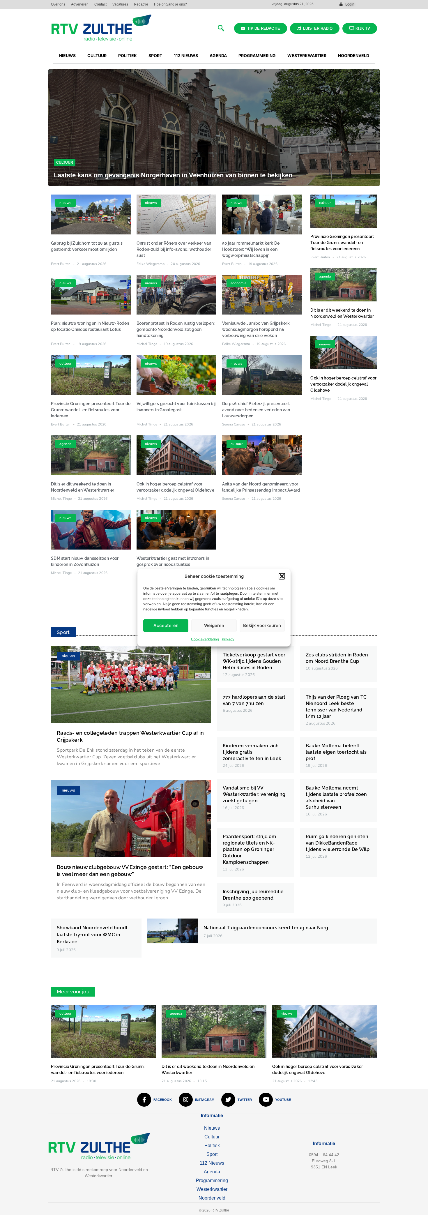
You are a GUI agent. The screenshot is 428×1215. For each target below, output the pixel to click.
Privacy (228, 639)
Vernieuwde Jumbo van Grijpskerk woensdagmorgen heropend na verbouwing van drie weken (256, 329)
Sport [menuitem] (155, 55)
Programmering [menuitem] (257, 55)
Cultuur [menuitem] (97, 55)
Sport (211, 1154)
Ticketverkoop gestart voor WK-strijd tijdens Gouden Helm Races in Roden (254, 661)
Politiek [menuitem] (127, 55)
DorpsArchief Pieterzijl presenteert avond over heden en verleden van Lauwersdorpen (256, 409)
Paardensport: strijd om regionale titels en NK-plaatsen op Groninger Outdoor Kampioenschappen (249, 849)
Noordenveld (212, 1197)
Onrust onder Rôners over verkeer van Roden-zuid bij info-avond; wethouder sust (174, 249)
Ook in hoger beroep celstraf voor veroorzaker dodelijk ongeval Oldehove (343, 384)
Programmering (212, 1180)
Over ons (58, 4)
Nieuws (212, 1128)
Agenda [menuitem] (218, 55)
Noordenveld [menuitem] (353, 55)
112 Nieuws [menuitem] (186, 55)
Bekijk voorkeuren (262, 625)
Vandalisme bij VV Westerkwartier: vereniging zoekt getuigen (254, 794)
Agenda (212, 1171)
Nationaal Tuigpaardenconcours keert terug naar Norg (266, 927)
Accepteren (165, 625)
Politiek (212, 1145)
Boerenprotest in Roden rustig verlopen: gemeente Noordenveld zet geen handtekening (176, 329)
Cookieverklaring (205, 639)
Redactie (141, 4)
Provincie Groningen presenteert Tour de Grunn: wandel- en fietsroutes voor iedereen (91, 409)
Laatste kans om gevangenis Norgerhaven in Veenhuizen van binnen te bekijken (173, 175)
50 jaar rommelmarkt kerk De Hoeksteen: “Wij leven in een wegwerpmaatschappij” (251, 249)
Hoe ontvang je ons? (170, 4)
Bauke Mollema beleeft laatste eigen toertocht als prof (336, 752)
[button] (282, 576)
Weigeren (214, 625)
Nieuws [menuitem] (67, 55)
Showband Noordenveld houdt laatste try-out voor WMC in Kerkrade (92, 934)
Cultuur (64, 162)
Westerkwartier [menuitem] (306, 55)
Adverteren (80, 4)
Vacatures (120, 4)
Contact (100, 4)
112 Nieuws (212, 1163)
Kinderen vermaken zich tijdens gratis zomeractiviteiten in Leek (252, 752)
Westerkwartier (212, 1189)
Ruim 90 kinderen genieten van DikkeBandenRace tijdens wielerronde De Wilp (337, 843)
